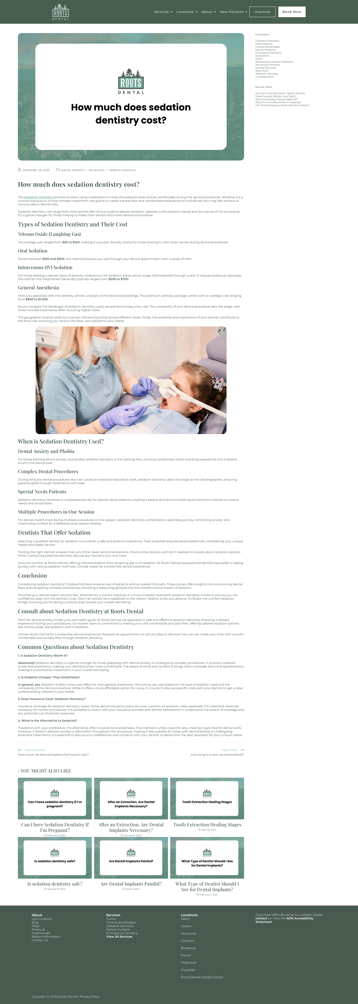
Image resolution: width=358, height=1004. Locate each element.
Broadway (188, 948)
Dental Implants (72, 170)
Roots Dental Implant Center (202, 977)
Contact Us (40, 940)
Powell (186, 955)
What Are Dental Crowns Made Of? (276, 99)
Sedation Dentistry (122, 170)
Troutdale (188, 970)
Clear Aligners (263, 43)
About (206, 12)
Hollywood (189, 962)
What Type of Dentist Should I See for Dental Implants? (207, 886)
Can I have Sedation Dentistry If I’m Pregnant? (55, 827)
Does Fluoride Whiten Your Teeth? (275, 96)
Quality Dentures (265, 67)
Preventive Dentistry (267, 64)
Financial (38, 929)
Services (161, 12)
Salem (185, 919)
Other (259, 58)
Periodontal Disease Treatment (274, 61)
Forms (111, 919)
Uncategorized (264, 76)
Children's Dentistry (267, 40)
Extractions (97, 170)
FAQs (35, 926)
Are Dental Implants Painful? (131, 883)
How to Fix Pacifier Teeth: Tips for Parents (280, 93)
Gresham (187, 941)
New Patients (232, 12)
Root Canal (262, 70)
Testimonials (41, 933)
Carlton (186, 926)
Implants (263, 12)
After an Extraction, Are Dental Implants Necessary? (131, 827)
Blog (35, 922)
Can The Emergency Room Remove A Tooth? (282, 105)
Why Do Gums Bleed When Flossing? (278, 102)
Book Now (292, 12)
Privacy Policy (89, 996)
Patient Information (46, 936)
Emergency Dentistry (268, 52)
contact (261, 918)
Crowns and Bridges (267, 46)
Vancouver (189, 933)
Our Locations (42, 919)
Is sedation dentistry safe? (54, 883)
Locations (185, 12)
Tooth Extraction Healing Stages (207, 824)
